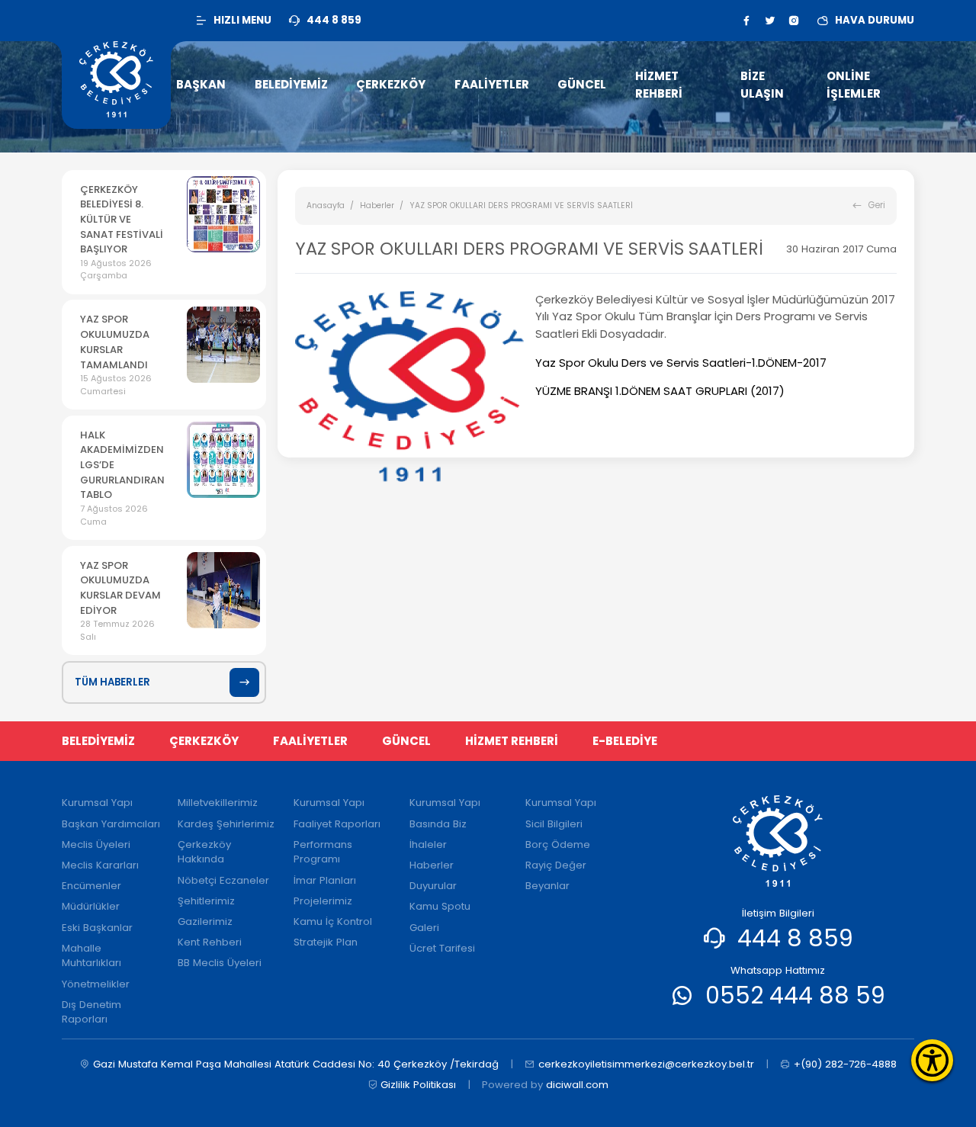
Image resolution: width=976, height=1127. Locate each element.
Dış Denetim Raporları (91, 1012)
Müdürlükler (91, 906)
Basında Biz (438, 824)
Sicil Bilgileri (554, 824)
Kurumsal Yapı (97, 802)
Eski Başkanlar (97, 927)
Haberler (377, 205)
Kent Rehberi (210, 942)
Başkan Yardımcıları (111, 824)
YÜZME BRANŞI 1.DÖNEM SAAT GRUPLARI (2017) (660, 391)
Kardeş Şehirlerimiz (226, 824)
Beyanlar (547, 885)
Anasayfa (326, 205)
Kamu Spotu (439, 906)
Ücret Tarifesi (442, 948)
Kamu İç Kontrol (333, 921)
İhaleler (428, 844)
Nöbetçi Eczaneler (223, 880)
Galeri (424, 927)
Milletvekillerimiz (218, 802)
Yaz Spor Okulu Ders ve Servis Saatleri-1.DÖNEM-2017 (681, 363)
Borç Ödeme (557, 844)
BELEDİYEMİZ (98, 741)
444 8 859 (795, 938)
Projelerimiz (323, 901)
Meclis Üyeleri (96, 844)
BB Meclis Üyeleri (220, 962)
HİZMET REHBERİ (511, 741)
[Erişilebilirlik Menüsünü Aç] (932, 1060)
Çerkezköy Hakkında (204, 852)
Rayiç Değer (555, 865)
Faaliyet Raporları (337, 824)
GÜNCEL (406, 741)
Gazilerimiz (205, 921)
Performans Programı (323, 852)
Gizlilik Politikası (418, 1084)
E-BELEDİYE (624, 741)
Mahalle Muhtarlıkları (91, 956)
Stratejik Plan (326, 942)
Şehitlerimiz (206, 901)
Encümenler (91, 885)
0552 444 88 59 (795, 995)
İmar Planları (325, 880)
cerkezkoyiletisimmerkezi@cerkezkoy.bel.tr (646, 1064)
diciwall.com (577, 1084)
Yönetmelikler (96, 984)
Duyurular (433, 885)
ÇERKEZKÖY (204, 741)
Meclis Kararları (100, 865)
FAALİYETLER (310, 741)
